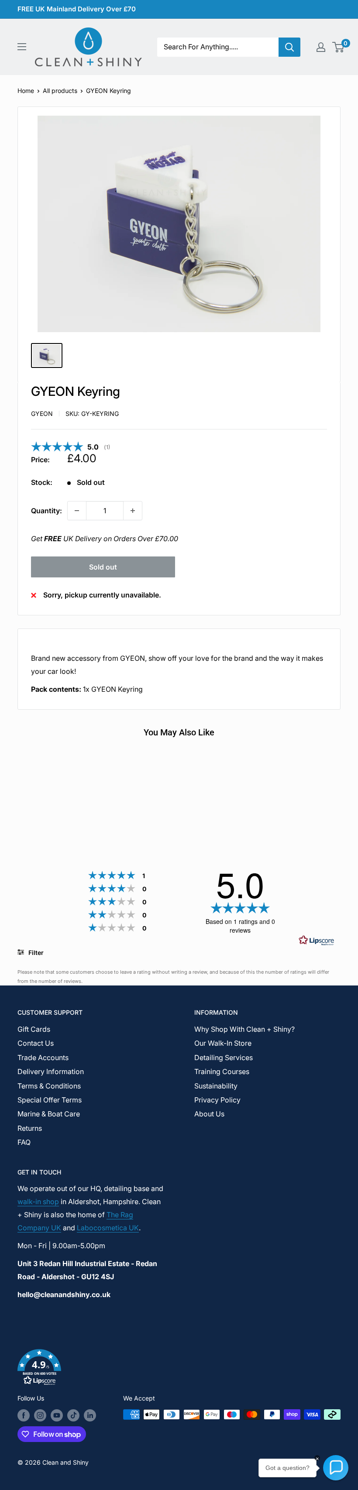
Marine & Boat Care (48, 1113)
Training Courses (221, 1071)
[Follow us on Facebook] (23, 1415)
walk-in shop (38, 1201)
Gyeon (42, 413)
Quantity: (46, 510)
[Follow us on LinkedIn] (90, 1415)
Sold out (103, 567)
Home (25, 90)
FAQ (24, 1142)
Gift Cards (33, 1029)
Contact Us (35, 1043)
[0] (338, 47)
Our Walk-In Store (222, 1043)
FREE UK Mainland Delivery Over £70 (76, 9)
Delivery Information (50, 1071)
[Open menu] (21, 46)
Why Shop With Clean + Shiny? (244, 1029)
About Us (209, 1113)
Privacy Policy (217, 1099)
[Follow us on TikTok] (73, 1415)
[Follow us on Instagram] (40, 1415)
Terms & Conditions (49, 1085)
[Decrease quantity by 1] (77, 510)
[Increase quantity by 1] (133, 510)
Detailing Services (223, 1057)
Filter (35, 952)
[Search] (289, 47)
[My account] (321, 47)
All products (60, 90)
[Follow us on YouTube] (57, 1415)
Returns (29, 1128)
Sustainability (216, 1085)
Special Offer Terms (49, 1099)
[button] (179, 1369)
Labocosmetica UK (108, 1227)
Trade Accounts (43, 1057)
